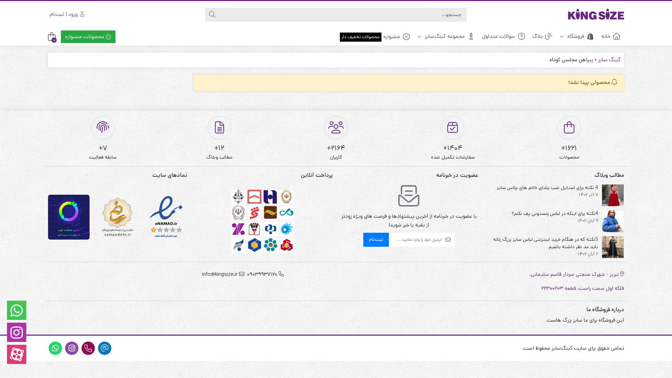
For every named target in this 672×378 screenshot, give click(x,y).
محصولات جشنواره (85, 36)
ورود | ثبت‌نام (64, 14)
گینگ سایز (609, 59)
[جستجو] (212, 15)
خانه (605, 36)
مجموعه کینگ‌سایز (444, 36)
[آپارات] (16, 354)
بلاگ (537, 36)
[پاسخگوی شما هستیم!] (16, 310)
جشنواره (371, 36)
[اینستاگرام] (16, 332)
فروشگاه (575, 36)
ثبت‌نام (376, 239)
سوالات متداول (498, 36)
